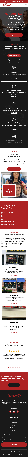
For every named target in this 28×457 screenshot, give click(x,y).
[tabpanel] (14, 356)
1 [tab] (8, 367)
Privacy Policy (17, 451)
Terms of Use (10, 451)
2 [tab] (10, 367)
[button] (25, 5)
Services (14, 425)
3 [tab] (13, 367)
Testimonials (14, 428)
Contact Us (14, 430)
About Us (14, 422)
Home (14, 420)
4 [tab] (15, 367)
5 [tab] (17, 367)
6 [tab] (19, 367)
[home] (6, 5)
